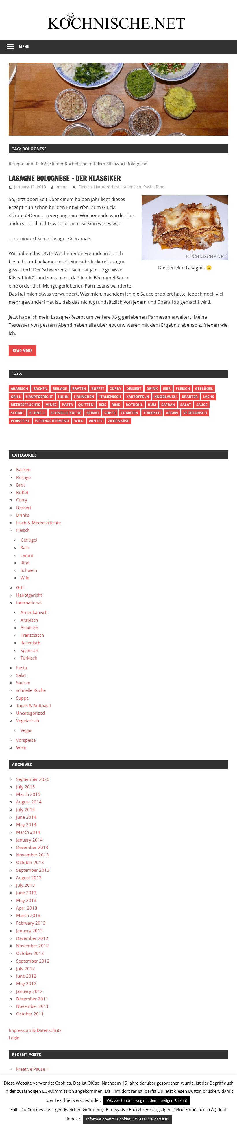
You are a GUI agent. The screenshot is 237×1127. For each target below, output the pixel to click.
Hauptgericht (106, 186)
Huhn (63, 396)
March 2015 (28, 794)
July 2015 (25, 787)
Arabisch (19, 388)
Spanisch (29, 650)
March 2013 (28, 915)
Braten (79, 388)
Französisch (32, 635)
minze (51, 404)
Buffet (97, 388)
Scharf (17, 412)
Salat (185, 404)
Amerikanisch (34, 612)
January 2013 (29, 930)
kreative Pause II (32, 1069)
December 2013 (32, 847)
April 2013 (26, 908)
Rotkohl (134, 404)
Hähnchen (84, 396)
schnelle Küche (66, 412)
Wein (21, 747)
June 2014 (26, 817)
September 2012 (32, 961)
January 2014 (29, 840)
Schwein (29, 570)
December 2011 (32, 999)
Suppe (110, 412)
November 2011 (32, 1006)
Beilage (60, 388)
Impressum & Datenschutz (35, 1030)
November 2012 (32, 945)
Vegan (27, 730)
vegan (172, 412)
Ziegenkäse (118, 420)
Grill (16, 396)
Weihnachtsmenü (52, 420)
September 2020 (32, 779)
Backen (40, 388)
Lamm (27, 555)
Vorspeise (20, 420)
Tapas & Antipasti (33, 705)
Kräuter (190, 396)
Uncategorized (30, 713)
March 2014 (28, 832)
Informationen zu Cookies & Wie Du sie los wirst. (127, 1119)
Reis (102, 404)
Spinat (92, 412)
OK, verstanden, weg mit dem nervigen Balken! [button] (147, 1100)
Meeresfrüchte (25, 404)
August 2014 (29, 802)
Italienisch (131, 186)
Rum (152, 404)
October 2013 (30, 862)
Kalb (25, 547)
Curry (115, 388)
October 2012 (30, 953)
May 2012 (26, 983)
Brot (20, 485)
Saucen (23, 682)
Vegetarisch (195, 412)
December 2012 (32, 938)
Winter (96, 420)
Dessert (133, 388)
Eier (167, 388)
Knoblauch (165, 396)
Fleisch (85, 186)
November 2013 (32, 855)
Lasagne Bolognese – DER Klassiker (65, 178)
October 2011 (30, 1014)
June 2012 (26, 976)
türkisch (152, 412)
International (29, 603)
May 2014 (26, 824)
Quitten (86, 404)
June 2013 (26, 892)
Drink (152, 388)
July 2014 (25, 809)
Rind (160, 186)
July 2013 (25, 885)
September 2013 (32, 870)
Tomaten (129, 412)
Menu (24, 47)
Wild (79, 420)
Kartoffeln (137, 396)
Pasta (148, 186)
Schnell (37, 412)
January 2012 (29, 991)
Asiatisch (29, 627)
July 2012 (25, 968)
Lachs (208, 396)
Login (14, 1037)
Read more (22, 351)
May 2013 (26, 900)
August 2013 (29, 877)
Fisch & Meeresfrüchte (38, 522)
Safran (168, 404)
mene (62, 186)
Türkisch (29, 658)
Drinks (22, 515)
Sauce (202, 404)
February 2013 (31, 923)
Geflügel (204, 388)
